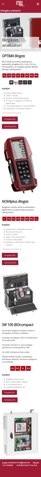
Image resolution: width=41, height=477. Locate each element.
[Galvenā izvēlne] (3, 4)
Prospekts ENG (9, 119)
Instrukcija (9, 400)
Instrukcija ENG (10, 126)
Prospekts (9, 392)
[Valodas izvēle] (38, 4)
